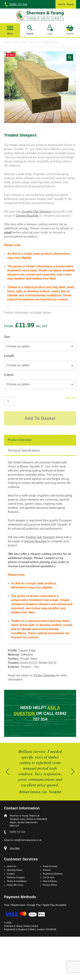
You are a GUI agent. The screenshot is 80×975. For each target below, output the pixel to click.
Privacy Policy (50, 885)
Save (12, 54)
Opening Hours (14, 870)
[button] (69, 57)
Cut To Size (48, 877)
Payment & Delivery (53, 874)
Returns (47, 870)
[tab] (40, 440)
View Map (15, 848)
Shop (15, 42)
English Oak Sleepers (36, 211)
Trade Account (50, 866)
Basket (70, 32)
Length (9, 355)
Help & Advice (50, 881)
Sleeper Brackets (27, 215)
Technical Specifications (24, 450)
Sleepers (34, 42)
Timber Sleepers (44, 675)
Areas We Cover (15, 885)
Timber (23, 42)
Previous (7, 771)
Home (7, 42)
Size (7, 336)
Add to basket (40, 418)
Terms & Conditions (17, 881)
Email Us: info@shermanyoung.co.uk (22, 840)
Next (72, 771)
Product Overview (19, 439)
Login (50, 33)
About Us (11, 866)
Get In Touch (65, 4)
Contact (11, 874)
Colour (9, 374)
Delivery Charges (16, 877)
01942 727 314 (18, 4)
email (8, 232)
